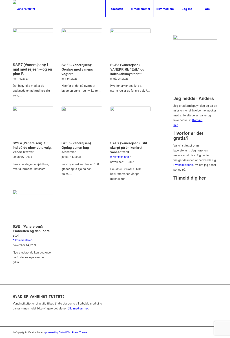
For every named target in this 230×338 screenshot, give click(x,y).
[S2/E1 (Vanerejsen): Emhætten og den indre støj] (33, 206)
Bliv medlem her (77, 308)
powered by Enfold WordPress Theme (66, 332)
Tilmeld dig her (189, 177)
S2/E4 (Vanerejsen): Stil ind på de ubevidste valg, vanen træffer (32, 147)
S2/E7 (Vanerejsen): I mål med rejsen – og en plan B (32, 69)
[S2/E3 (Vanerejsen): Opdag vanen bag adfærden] (82, 123)
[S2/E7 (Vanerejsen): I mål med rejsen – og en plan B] (33, 44)
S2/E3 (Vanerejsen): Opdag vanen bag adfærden (77, 147)
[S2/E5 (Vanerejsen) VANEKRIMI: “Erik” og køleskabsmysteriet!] (130, 44)
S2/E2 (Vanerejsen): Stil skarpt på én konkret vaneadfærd (128, 147)
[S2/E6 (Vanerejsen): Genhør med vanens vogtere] (82, 44)
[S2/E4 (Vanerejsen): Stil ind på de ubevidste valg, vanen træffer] (33, 123)
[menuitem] (115, 8)
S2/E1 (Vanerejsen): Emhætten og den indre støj (31, 231)
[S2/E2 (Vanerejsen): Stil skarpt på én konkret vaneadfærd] (130, 123)
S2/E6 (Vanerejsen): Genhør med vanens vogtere (77, 69)
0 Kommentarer (119, 156)
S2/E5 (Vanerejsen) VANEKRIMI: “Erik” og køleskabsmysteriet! (127, 69)
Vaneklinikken (184, 164)
